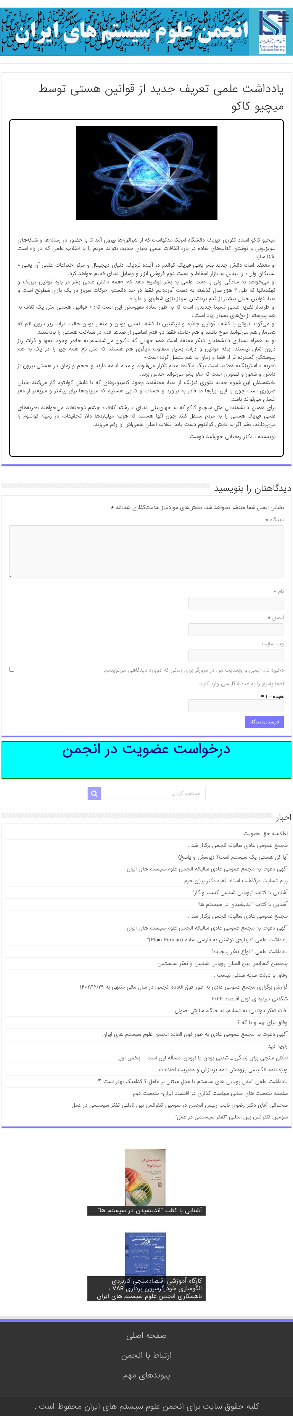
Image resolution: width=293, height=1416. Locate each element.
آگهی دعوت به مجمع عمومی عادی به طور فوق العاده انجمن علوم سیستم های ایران (195, 1034)
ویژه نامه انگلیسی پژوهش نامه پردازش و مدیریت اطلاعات (223, 1070)
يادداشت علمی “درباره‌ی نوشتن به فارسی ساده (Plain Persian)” (217, 940)
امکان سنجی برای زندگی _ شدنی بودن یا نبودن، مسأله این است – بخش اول (203, 1058)
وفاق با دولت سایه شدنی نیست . (251, 975)
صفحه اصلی (146, 1336)
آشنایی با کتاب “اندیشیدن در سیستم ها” (243, 904)
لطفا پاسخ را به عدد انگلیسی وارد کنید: (241, 684)
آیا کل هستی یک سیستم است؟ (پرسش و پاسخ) (233, 857)
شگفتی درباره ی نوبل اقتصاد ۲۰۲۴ (250, 999)
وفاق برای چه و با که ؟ (262, 1022)
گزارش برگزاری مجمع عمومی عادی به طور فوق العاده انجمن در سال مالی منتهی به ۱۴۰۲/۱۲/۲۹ (184, 987)
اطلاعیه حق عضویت (265, 833)
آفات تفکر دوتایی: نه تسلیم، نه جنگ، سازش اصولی (231, 1010)
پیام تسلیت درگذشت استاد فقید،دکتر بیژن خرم (236, 881)
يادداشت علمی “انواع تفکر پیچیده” (250, 951)
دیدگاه (275, 519)
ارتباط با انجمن (146, 1355)
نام (279, 591)
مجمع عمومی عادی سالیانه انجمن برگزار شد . (238, 845)
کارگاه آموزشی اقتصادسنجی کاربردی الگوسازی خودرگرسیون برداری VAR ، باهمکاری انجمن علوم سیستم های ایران (149, 1288)
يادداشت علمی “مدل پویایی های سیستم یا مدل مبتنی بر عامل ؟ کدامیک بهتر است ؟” (192, 1081)
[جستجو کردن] (94, 793)
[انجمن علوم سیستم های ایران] (146, 33)
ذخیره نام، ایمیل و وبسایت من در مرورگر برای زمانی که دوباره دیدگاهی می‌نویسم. (194, 670)
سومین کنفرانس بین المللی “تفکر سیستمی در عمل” (231, 1117)
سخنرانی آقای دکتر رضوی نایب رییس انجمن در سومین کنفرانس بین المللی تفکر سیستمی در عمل (180, 1105)
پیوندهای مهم (146, 1375)
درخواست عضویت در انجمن (146, 750)
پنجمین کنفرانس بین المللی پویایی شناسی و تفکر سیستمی (223, 963)
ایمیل (276, 617)
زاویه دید (278, 1046)
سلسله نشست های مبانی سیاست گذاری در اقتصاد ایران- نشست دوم (210, 1093)
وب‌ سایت (273, 644)
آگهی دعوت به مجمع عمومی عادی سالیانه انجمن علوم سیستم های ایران (207, 869)
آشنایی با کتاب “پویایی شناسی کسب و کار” (240, 892)
